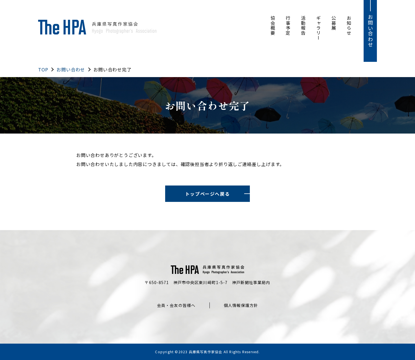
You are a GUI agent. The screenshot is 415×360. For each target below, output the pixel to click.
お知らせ (349, 25)
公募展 (333, 23)
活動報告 (303, 25)
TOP (43, 69)
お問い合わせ (370, 31)
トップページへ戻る (207, 193)
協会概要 (272, 25)
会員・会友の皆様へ (176, 305)
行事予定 (288, 25)
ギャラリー (318, 28)
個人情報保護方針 (241, 305)
